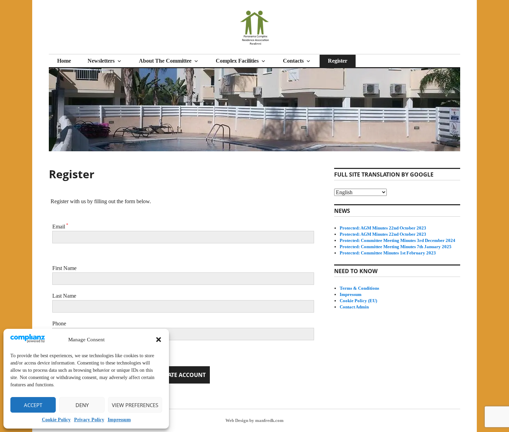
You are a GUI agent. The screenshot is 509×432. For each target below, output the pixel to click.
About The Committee (165, 61)
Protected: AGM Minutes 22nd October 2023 (383, 228)
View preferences (135, 405)
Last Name (64, 296)
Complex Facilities (237, 61)
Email (60, 227)
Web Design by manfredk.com (254, 420)
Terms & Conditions (359, 288)
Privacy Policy (89, 419)
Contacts (293, 61)
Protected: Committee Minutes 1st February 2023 (388, 252)
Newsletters (101, 61)
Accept (33, 405)
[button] (158, 339)
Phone (59, 323)
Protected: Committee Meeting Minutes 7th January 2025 (396, 246)
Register (337, 61)
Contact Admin (354, 306)
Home (64, 61)
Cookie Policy (56, 419)
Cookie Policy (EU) (358, 300)
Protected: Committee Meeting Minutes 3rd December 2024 (397, 240)
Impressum (119, 419)
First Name (64, 268)
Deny (82, 405)
